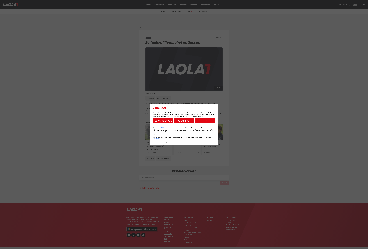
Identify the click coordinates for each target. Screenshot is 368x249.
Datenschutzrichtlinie (166, 142)
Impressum (156, 142)
